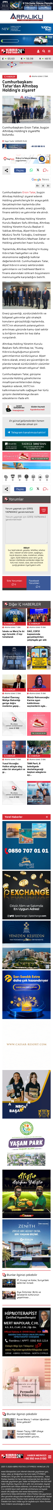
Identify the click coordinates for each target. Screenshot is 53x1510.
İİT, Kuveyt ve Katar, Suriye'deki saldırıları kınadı (33, 1282)
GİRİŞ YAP (44, 510)
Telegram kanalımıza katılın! (28, 432)
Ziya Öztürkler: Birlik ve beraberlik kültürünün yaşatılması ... (29, 1294)
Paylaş (20, 170)
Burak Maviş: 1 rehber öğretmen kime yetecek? (33, 1421)
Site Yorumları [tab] (14, 581)
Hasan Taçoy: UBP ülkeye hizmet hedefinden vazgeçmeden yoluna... (30, 1434)
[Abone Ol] (40, 179)
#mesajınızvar (18, 410)
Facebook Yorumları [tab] (34, 582)
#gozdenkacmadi (37, 409)
